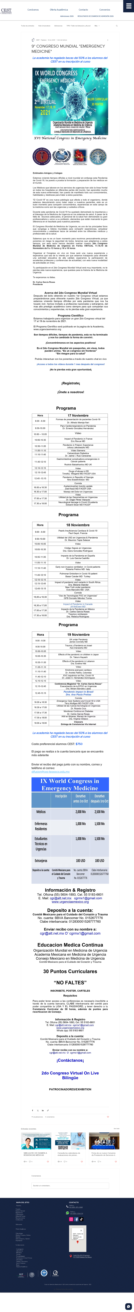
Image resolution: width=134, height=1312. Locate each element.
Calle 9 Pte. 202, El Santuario (81, 1255)
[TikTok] (81, 1219)
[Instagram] (71, 1219)
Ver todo (116, 1128)
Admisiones (58, 26)
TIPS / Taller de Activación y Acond (78, 26)
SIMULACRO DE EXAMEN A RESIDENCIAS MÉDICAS (35, 1154)
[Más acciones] (107, 40)
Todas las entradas (27, 26)
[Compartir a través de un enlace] (48, 1110)
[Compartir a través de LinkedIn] (43, 1110)
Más (96, 26)
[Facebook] (76, 1219)
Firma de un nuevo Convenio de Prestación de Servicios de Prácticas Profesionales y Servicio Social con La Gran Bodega (104, 1154)
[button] (128, 6)
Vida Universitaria (44, 26)
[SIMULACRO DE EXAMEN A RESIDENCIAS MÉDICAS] (36, 1140)
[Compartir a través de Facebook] (33, 1110)
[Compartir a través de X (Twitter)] (38, 1110)
